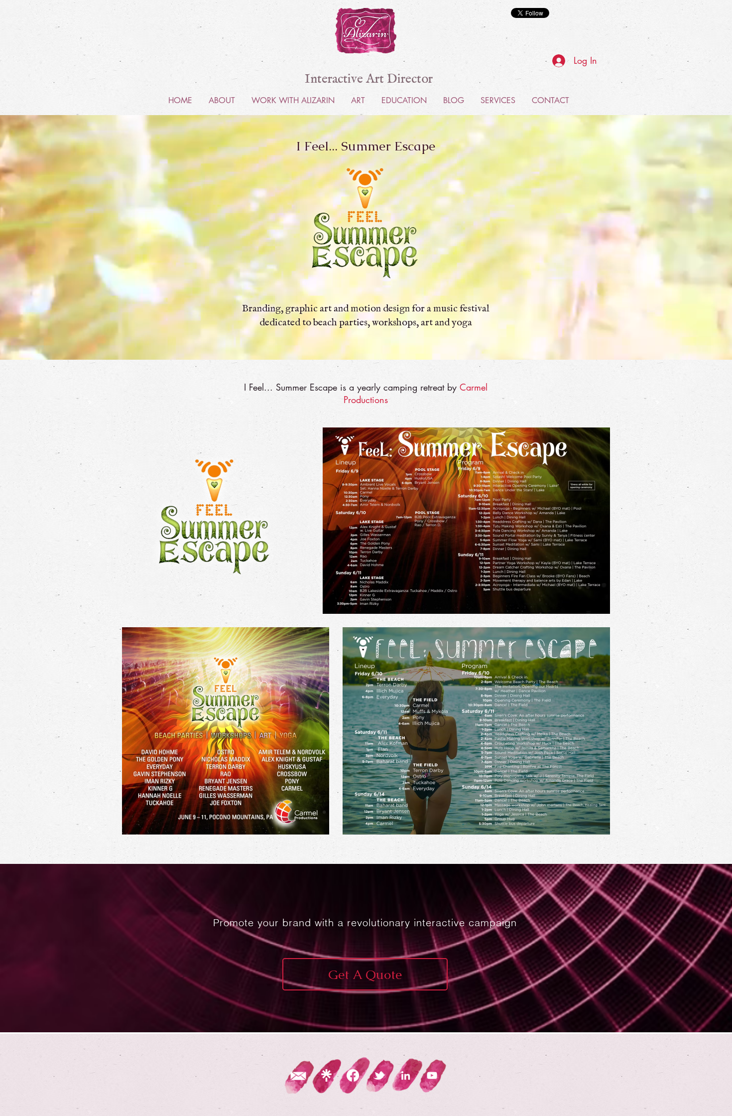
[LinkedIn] (405, 1075)
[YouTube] (432, 1075)
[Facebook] (353, 1075)
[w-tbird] (379, 1075)
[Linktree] (326, 1075)
